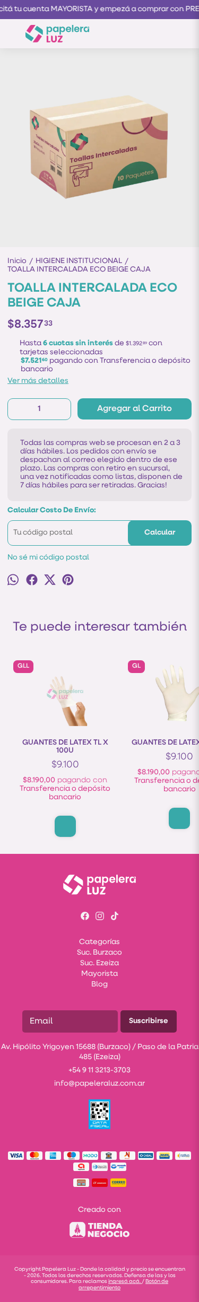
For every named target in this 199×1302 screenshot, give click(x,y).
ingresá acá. (125, 1281)
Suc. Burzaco (99, 953)
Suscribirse (148, 1021)
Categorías (99, 942)
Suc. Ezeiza (99, 963)
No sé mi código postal (48, 558)
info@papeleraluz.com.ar (99, 1084)
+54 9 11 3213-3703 (99, 1070)
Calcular (159, 533)
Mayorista (99, 974)
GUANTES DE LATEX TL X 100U (65, 747)
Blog (99, 985)
